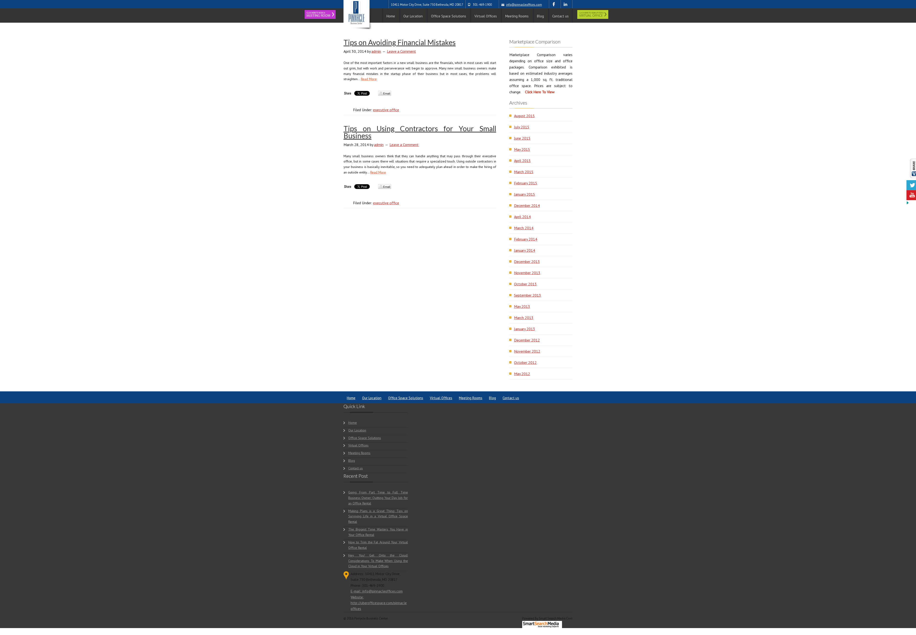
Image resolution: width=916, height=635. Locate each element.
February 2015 (525, 183)
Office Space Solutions (405, 398)
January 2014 (524, 250)
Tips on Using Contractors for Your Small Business (420, 132)
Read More (369, 79)
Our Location (371, 398)
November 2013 (527, 272)
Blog (492, 398)
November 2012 (527, 351)
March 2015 (523, 171)
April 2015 (522, 160)
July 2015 (521, 127)
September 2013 (527, 295)
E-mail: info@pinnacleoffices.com (377, 591)
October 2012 (525, 362)
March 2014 (523, 228)
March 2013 (523, 317)
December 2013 (527, 261)
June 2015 (522, 138)
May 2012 (522, 373)
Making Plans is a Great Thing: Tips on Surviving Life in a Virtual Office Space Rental (378, 516)
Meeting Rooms (470, 398)
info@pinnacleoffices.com (524, 5)
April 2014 (522, 216)
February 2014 (525, 239)
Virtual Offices (441, 398)
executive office (386, 109)
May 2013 (522, 306)
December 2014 (527, 205)
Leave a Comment (401, 51)
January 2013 (524, 328)
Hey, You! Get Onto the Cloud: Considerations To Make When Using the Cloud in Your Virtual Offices (378, 560)
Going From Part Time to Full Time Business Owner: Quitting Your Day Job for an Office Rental (378, 497)
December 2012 (527, 340)
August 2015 (524, 115)
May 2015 (522, 149)
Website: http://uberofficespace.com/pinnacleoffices (379, 603)
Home (351, 398)
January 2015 (524, 194)
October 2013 (525, 284)
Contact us (511, 398)
